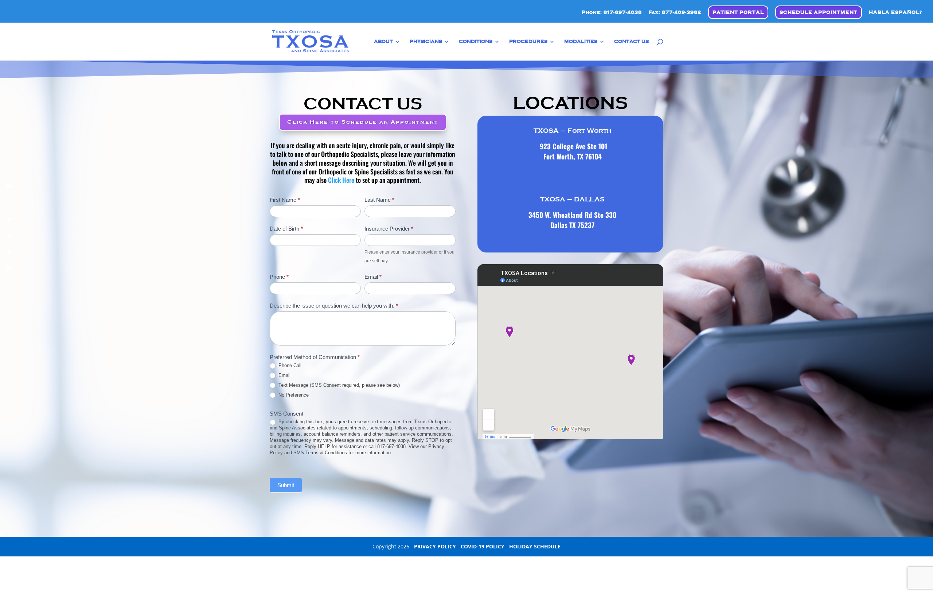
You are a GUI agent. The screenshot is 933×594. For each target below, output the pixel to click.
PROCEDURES (528, 41)
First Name (285, 200)
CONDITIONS (475, 41)
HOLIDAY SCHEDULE (535, 546)
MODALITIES (580, 41)
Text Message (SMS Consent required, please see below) (338, 385)
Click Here (341, 180)
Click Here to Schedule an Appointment (362, 122)
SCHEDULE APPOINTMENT (819, 12)
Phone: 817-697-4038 (612, 12)
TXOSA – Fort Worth (573, 130)
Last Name (379, 200)
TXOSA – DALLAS (572, 199)
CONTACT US (631, 41)
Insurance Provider (388, 228)
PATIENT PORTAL (738, 12)
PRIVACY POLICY (435, 546)
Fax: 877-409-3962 (675, 12)
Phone (279, 277)
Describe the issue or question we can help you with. (334, 305)
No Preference (293, 395)
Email (373, 277)
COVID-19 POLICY (482, 546)
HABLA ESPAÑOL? (895, 12)
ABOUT (383, 41)
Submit (285, 485)
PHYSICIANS (426, 41)
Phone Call (289, 365)
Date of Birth (286, 228)
